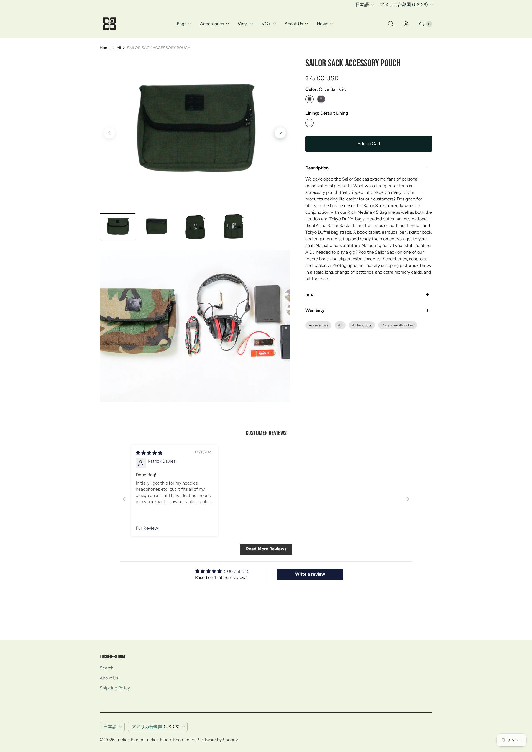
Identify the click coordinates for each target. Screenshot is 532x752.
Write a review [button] (310, 574)
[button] (280, 132)
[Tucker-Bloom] (109, 24)
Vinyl (243, 23)
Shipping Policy (115, 688)
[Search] (390, 23)
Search (107, 668)
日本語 (362, 4)
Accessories (212, 23)
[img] (149, 452)
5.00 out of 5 (236, 571)
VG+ (266, 23)
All (119, 47)
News (322, 23)
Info (309, 294)
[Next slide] (407, 499)
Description (317, 168)
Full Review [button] (147, 528)
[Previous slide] (124, 499)
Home (105, 47)
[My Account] (406, 23)
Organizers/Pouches (398, 325)
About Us (294, 23)
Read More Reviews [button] (266, 549)
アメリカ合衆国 (404, 4)
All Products (362, 325)
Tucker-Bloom (129, 739)
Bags (181, 23)
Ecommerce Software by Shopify (205, 739)
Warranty (314, 310)
